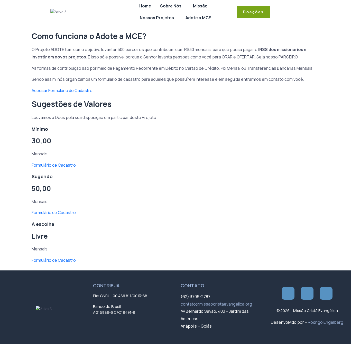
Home (145, 6)
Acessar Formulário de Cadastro (62, 90)
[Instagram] (307, 293)
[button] (172, 6)
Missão (200, 6)
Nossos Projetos (157, 18)
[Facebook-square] (288, 293)
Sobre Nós (170, 6)
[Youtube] (326, 293)
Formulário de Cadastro (54, 165)
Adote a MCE (198, 18)
